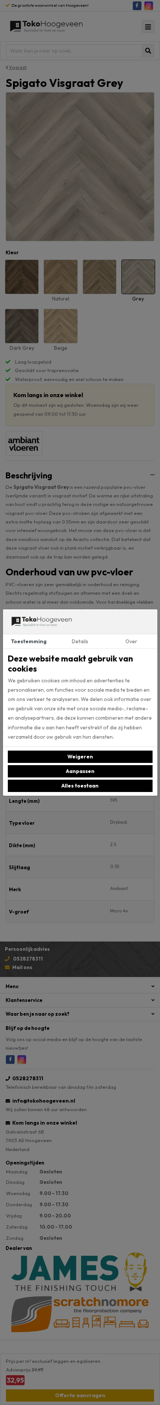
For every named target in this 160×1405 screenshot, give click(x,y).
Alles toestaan (80, 785)
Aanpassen (80, 771)
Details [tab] (80, 641)
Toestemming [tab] (29, 641)
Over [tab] (131, 641)
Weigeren (80, 756)
